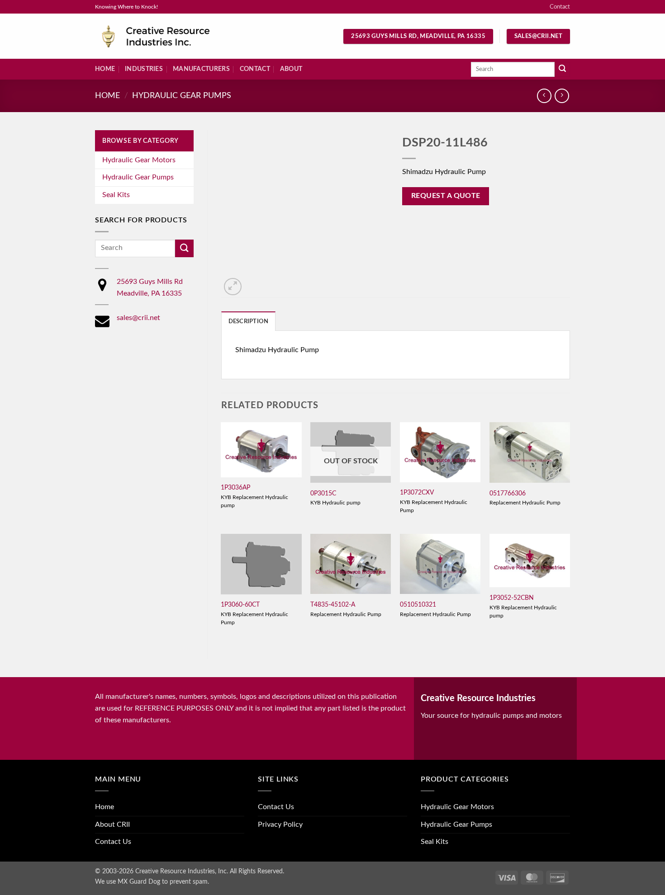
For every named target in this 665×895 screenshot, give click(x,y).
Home (105, 69)
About (291, 69)
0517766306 (507, 493)
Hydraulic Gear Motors (139, 160)
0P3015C (323, 493)
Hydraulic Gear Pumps (181, 95)
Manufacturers (201, 69)
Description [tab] (248, 321)
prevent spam (189, 881)
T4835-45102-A (332, 604)
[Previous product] (562, 96)
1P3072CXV (417, 492)
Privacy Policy (280, 824)
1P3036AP (235, 487)
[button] (233, 287)
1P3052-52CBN (511, 597)
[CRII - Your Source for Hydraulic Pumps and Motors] (169, 36)
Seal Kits (116, 194)
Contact (560, 6)
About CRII (112, 824)
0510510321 (418, 604)
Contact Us (113, 841)
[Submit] (562, 69)
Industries (144, 69)
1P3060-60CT (240, 604)
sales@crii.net (138, 317)
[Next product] (544, 96)
